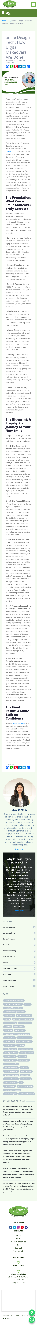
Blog (10, 21)
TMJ (21, 1082)
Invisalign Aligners (19, 968)
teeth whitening (26, 1079)
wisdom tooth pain (10, 1094)
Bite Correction (9, 1015)
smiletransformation (11, 1079)
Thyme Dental (11, 151)
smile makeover (19, 723)
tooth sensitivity (9, 1086)
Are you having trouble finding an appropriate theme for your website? (17, 1156)
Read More (19, 849)
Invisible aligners (10, 1056)
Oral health (22, 1056)
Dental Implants (19, 933)
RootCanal (24, 1068)
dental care (8, 1030)
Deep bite (8, 1027)
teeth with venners (10, 1082)
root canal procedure (11, 1064)
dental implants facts (24, 1038)
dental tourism (9, 1041)
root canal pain (23, 1060)
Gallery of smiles (18, 1241)
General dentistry (19, 951)
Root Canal (19, 974)
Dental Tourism (19, 939)
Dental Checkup (19, 927)
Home (4, 21)
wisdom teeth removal (25, 1086)
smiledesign (25, 1075)
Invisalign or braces (25, 1049)
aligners (27, 1004)
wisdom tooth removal (27, 1094)
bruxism (7, 1019)
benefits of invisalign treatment (14, 1012)
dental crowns (19, 1030)
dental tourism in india (24, 1041)
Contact (18, 1248)
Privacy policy (19, 1251)
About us (18, 1238)
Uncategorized (19, 986)
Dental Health (9, 1034)
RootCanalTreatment (11, 1071)
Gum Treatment (19, 957)
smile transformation (11, 1075)
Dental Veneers (19, 945)
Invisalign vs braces (27, 1053)
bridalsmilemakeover (24, 1015)
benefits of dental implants (13, 1008)
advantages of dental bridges (14, 1000)
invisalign (21, 1045)
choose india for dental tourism (23, 1019)
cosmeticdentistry (25, 1023)
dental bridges (18, 1027)
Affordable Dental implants (13, 1004)
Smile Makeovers (19, 980)
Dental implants (9, 1038)
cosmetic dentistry (10, 1023)
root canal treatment (11, 1068)
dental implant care (23, 1034)
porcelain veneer (10, 1060)
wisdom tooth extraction (12, 1090)
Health (19, 963)
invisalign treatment (11, 1053)
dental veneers (9, 1045)
